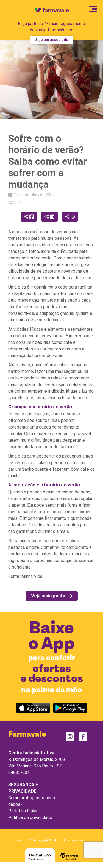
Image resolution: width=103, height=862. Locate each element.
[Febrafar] (68, 856)
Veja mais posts (48, 595)
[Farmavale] (51, 10)
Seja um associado (51, 40)
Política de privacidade (30, 817)
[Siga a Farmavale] (70, 736)
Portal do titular (23, 811)
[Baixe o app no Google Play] (70, 708)
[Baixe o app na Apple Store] (33, 708)
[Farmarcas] (40, 856)
